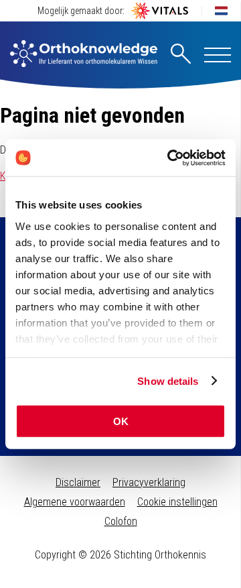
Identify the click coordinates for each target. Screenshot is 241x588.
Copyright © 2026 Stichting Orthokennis (120, 554)
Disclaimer (78, 482)
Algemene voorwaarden (74, 501)
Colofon (120, 521)
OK (121, 421)
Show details (167, 380)
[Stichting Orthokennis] (83, 55)
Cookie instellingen (177, 501)
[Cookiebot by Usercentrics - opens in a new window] (170, 157)
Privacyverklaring (148, 482)
